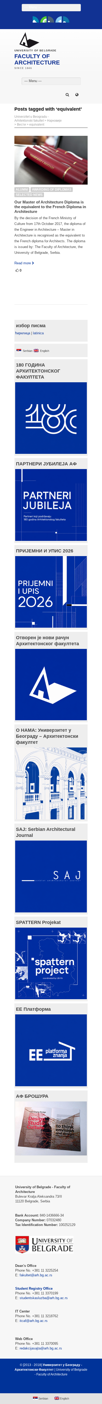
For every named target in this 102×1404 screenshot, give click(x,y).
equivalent (36, 124)
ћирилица (22, 333)
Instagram (66, 19)
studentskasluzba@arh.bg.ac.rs (44, 1298)
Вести (21, 124)
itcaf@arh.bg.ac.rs (34, 1321)
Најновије (54, 120)
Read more (22, 263)
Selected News (29, 195)
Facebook (36, 19)
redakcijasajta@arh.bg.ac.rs (41, 1348)
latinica (38, 333)
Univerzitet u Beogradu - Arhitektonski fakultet (31, 118)
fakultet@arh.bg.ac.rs (36, 1275)
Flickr (51, 19)
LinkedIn (58, 19)
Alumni (22, 189)
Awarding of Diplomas (51, 189)
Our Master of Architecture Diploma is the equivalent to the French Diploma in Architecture (50, 207)
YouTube (43, 19)
